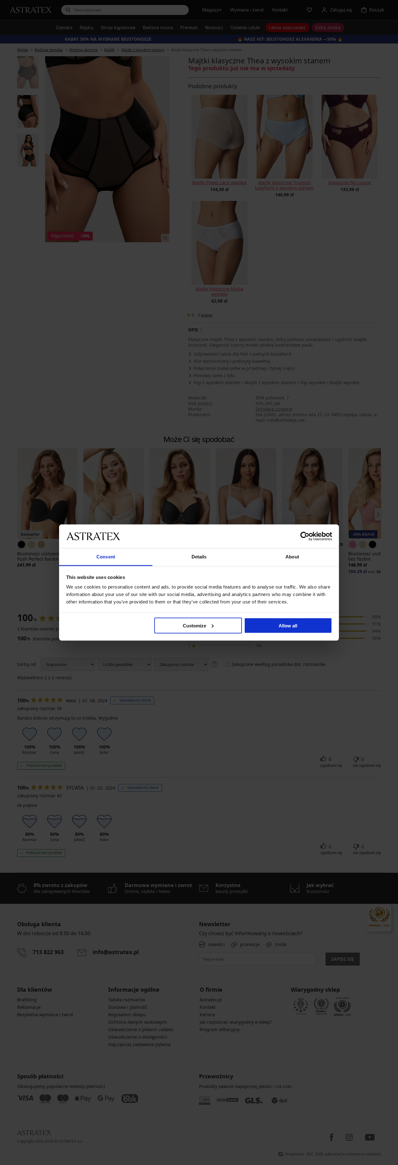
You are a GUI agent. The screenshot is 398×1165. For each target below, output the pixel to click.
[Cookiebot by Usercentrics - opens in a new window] (305, 536)
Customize (194, 625)
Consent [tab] (105, 556)
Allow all (288, 625)
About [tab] (292, 556)
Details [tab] (199, 556)
